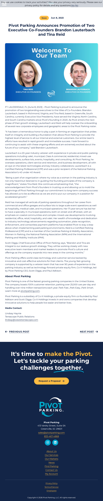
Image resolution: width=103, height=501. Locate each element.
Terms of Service (51, 487)
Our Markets (51, 459)
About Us (52, 451)
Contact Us (51, 470)
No (76, 5)
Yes (73, 5)
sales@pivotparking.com (51, 432)
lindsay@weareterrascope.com (21, 320)
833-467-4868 (51, 436)
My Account (51, 474)
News (44, 18)
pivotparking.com (30, 291)
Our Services (51, 455)
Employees (51, 490)
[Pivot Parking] (51, 407)
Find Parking (51, 466)
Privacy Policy (52, 483)
